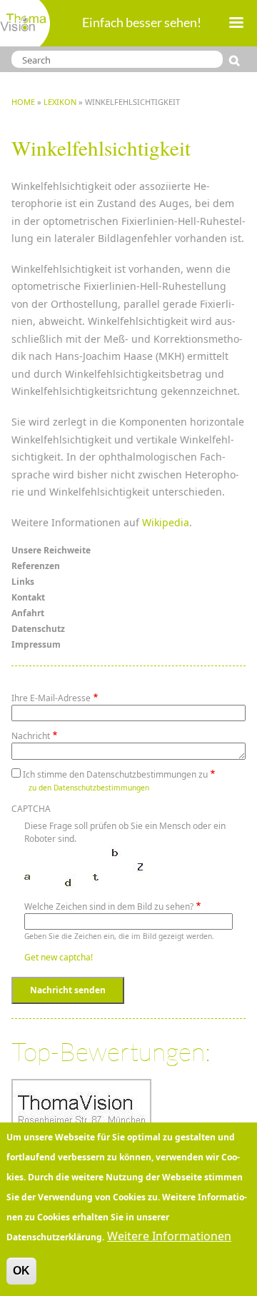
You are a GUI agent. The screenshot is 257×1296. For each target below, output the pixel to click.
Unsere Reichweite (51, 550)
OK (21, 1271)
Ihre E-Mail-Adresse (51, 698)
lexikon (60, 101)
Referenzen (35, 566)
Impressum (36, 644)
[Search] (237, 60)
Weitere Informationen (169, 1236)
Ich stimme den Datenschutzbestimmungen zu (115, 774)
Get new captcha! (58, 957)
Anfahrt (27, 613)
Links (22, 582)
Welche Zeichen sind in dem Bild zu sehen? (108, 906)
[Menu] (235, 23)
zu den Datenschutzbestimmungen (89, 788)
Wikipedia (165, 522)
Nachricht (30, 736)
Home (23, 101)
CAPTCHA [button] (31, 809)
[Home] (25, 23)
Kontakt (28, 597)
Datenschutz (38, 629)
